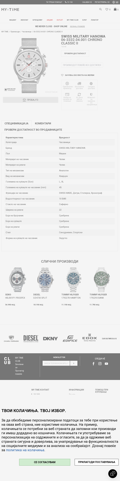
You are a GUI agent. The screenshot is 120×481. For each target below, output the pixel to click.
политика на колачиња (25, 450)
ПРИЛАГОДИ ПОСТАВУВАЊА (96, 462)
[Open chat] (112, 473)
